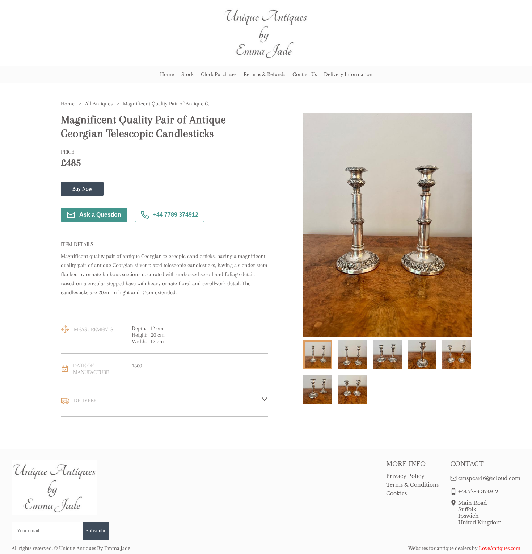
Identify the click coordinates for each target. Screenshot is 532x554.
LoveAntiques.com (499, 548)
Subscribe (95, 530)
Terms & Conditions (412, 485)
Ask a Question (100, 215)
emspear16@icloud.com (489, 478)
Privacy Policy (405, 476)
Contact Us (304, 74)
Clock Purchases (218, 74)
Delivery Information (348, 74)
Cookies (396, 493)
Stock (187, 74)
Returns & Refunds (264, 74)
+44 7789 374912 (175, 215)
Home (167, 74)
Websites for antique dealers (439, 548)
